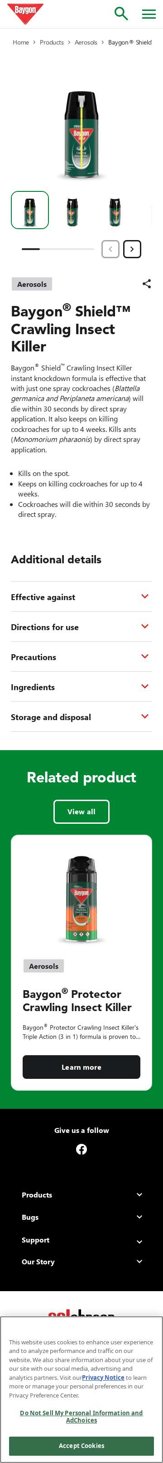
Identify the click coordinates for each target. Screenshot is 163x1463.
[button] (30, 210)
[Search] (121, 14)
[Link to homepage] (25, 14)
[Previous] (110, 249)
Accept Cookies (81, 1446)
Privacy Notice (103, 1377)
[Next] (132, 249)
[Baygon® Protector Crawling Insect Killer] (81, 891)
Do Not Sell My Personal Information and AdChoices (81, 1416)
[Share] (146, 283)
